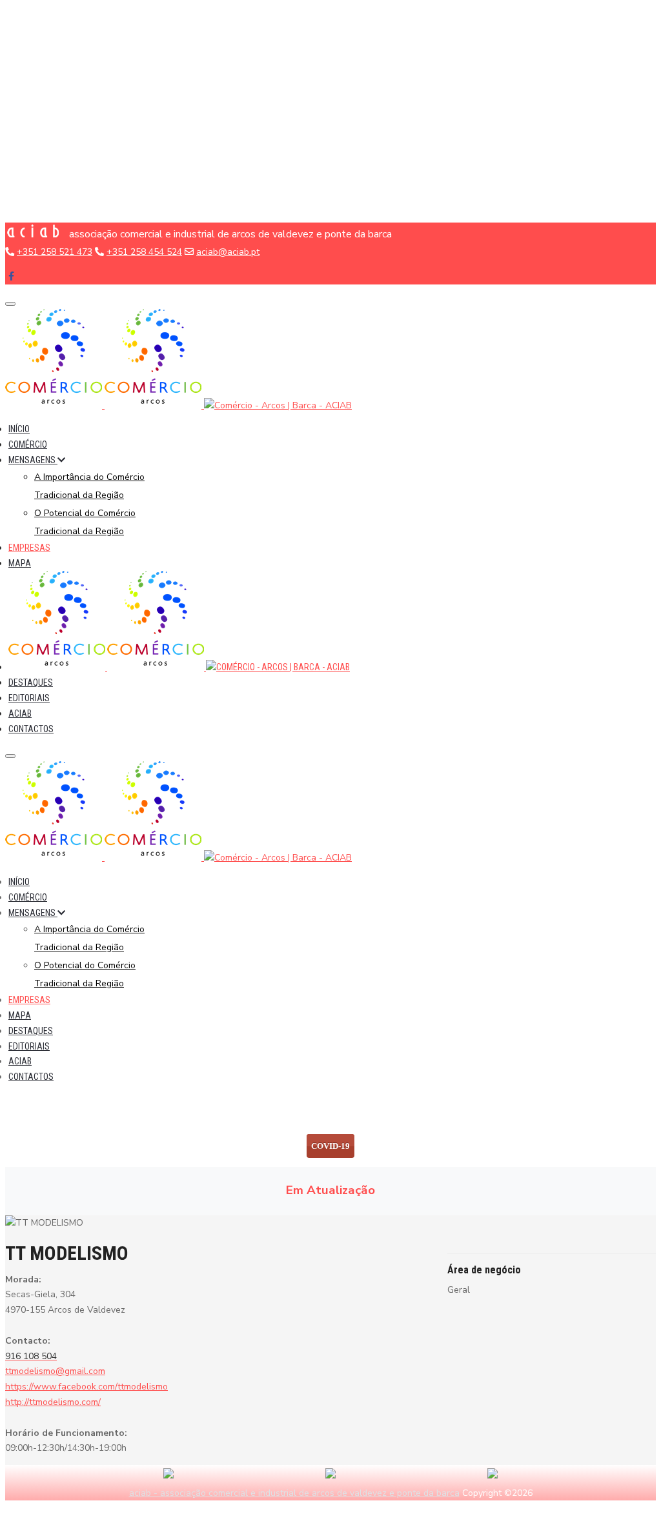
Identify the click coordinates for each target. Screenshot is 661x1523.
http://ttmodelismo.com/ (53, 1402)
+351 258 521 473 (54, 252)
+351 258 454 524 (144, 252)
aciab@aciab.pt (227, 252)
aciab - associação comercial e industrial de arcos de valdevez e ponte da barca (294, 1493)
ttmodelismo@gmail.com (55, 1371)
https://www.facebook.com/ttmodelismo (86, 1386)
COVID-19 (330, 1146)
